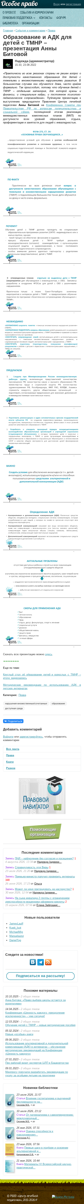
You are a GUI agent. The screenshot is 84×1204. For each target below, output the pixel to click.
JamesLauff (16, 923)
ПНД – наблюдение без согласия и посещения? (44, 858)
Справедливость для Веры (31, 867)
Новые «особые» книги (19, 1034)
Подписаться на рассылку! (40, 976)
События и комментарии (36, 12)
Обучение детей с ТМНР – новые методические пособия (40, 1025)
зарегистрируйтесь (31, 736)
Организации (30, 23)
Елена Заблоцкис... (48, 905)
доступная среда (14, 708)
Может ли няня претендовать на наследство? (43, 889)
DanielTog (15, 940)
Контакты (45, 18)
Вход (56, 4)
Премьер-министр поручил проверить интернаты (45, 876)
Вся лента (12, 749)
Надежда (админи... (49, 861)
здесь (48, 654)
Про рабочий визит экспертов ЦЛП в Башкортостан (37, 1062)
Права (51, 30)
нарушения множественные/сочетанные (26, 703)
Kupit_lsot (15, 927)
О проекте (9, 12)
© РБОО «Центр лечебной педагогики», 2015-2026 (22, 1198)
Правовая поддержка (17, 18)
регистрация (73, 4)
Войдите (8, 736)
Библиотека (10, 23)
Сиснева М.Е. (23, 1105)
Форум (61, 18)
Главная (8, 30)
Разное (10, 768)
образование (58, 703)
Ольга (38, 883)
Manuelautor (16, 936)
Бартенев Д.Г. (23, 1138)
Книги (10, 761)
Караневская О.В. (25, 1154)
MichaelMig (16, 931)
